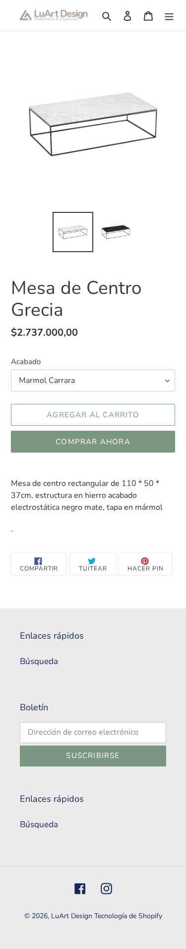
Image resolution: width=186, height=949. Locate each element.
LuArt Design (71, 916)
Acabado (26, 362)
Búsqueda (39, 661)
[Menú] (169, 15)
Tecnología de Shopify (128, 916)
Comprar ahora (93, 442)
